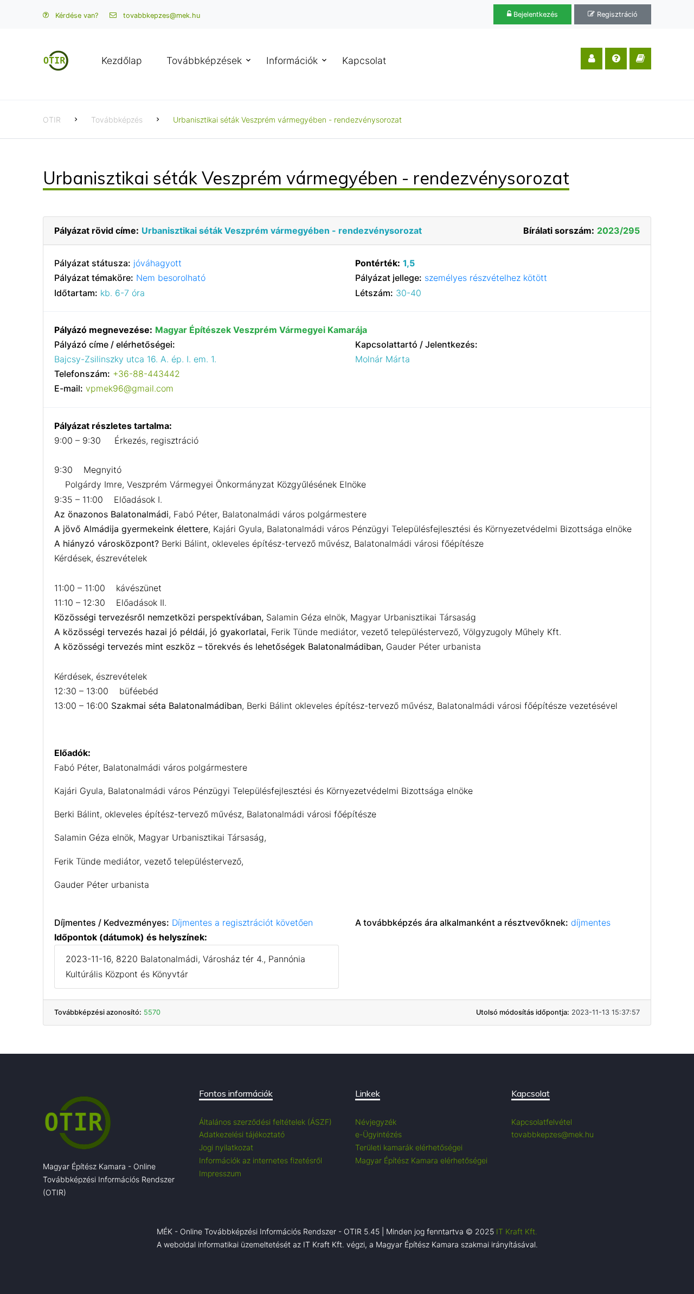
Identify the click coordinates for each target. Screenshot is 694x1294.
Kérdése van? (75, 15)
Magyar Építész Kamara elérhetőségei (421, 1160)
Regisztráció (616, 14)
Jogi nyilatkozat (226, 1147)
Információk (292, 60)
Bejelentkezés (534, 14)
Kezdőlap (121, 60)
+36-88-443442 (146, 373)
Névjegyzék (375, 1121)
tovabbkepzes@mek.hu (160, 15)
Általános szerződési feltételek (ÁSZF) (265, 1121)
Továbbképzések (204, 60)
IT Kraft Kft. (516, 1231)
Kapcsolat (364, 60)
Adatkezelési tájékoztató (242, 1134)
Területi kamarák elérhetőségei (408, 1147)
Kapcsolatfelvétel (541, 1121)
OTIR (52, 119)
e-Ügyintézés (378, 1134)
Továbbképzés (117, 119)
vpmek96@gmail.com (130, 388)
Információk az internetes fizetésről (260, 1160)
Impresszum (220, 1173)
